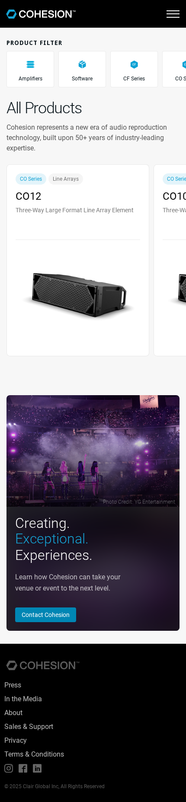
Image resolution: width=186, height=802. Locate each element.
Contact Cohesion (46, 614)
